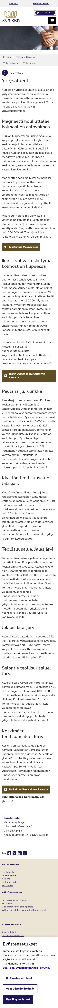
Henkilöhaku (8, 872)
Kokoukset (7, 903)
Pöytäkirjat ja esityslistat (14, 900)
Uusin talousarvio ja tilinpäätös (17, 906)
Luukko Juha (12, 818)
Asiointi (13, 3)
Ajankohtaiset (9, 932)
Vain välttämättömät (20, 989)
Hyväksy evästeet (18, 999)
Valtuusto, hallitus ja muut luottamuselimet (24, 910)
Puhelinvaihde (9, 875)
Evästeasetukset (21, 978)
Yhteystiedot (41, 3)
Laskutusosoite (9, 882)
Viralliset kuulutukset (13, 935)
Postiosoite (7, 885)
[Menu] (52, 20)
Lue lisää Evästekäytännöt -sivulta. (26, 968)
